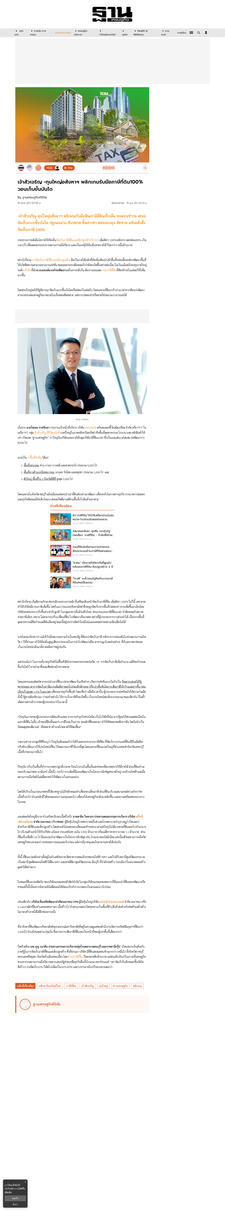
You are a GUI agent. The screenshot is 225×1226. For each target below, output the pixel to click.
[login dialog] (206, 32)
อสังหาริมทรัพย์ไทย (50, 986)
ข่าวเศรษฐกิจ (120, 986)
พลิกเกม (137, 986)
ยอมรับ (15, 1198)
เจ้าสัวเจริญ (87, 986)
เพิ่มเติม (8, 1192)
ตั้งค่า (15, 1204)
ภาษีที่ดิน (71, 986)
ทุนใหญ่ (103, 986)
